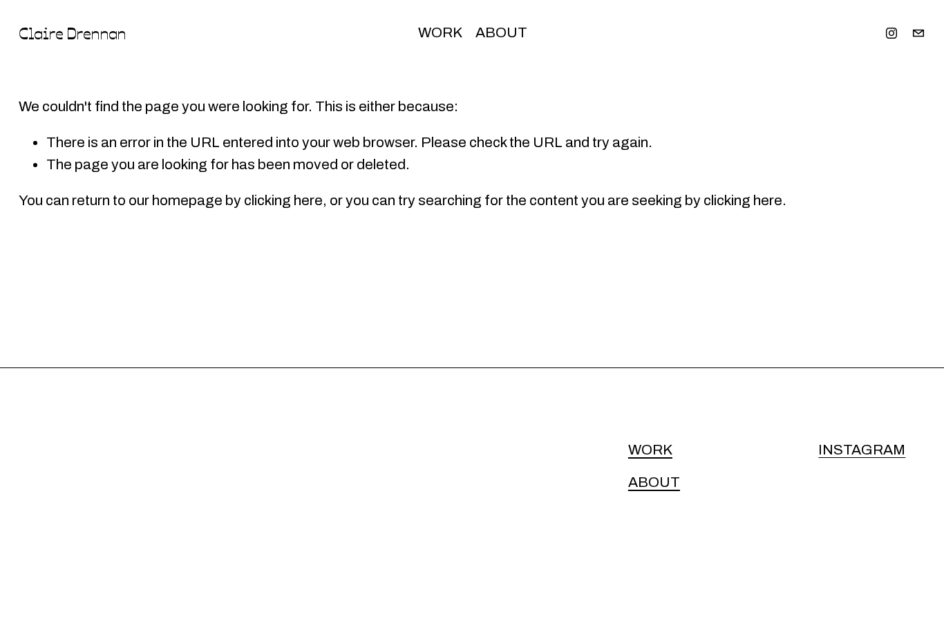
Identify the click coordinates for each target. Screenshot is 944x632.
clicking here (283, 200)
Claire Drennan (72, 32)
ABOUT (501, 32)
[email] (918, 33)
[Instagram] (891, 33)
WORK (440, 32)
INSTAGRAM (861, 449)
